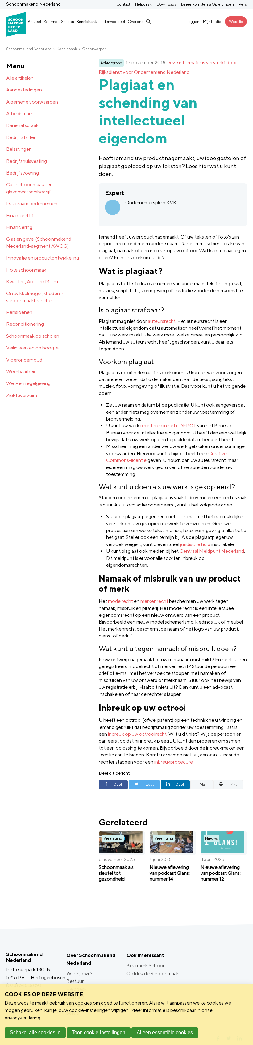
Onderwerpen (94, 48)
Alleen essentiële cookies (165, 1032)
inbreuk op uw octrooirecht (137, 734)
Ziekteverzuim (21, 395)
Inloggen (192, 21)
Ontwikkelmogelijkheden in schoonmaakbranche (35, 296)
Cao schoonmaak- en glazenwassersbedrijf (29, 188)
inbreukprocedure (173, 762)
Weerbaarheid (21, 371)
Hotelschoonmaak (26, 270)
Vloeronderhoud (24, 360)
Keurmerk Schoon (59, 21)
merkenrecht (154, 601)
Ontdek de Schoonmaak (152, 973)
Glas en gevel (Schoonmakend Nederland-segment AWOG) (38, 242)
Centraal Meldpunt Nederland (212, 551)
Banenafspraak (22, 125)
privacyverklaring (22, 1018)
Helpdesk (143, 4)
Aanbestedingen (24, 90)
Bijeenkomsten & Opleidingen (207, 4)
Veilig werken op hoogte (32, 348)
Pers (243, 4)
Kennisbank (87, 21)
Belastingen (19, 149)
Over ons (135, 21)
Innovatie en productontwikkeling (42, 258)
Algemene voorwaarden (32, 102)
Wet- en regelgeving (28, 383)
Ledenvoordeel (112, 21)
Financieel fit (20, 215)
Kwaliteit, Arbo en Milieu (32, 282)
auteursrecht (162, 321)
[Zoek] (148, 21)
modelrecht (120, 601)
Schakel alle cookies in (35, 1032)
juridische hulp (195, 544)
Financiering (19, 227)
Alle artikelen (20, 78)
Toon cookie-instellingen (98, 1032)
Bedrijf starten (21, 137)
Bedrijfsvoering (22, 173)
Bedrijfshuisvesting (26, 161)
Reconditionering (25, 324)
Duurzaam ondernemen (31, 203)
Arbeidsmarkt (20, 113)
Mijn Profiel (212, 21)
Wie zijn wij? (79, 973)
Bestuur (75, 981)
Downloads (166, 4)
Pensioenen (19, 312)
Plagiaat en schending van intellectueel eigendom (148, 111)
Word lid (236, 21)
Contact (123, 4)
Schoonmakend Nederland (29, 48)
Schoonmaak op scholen (32, 336)
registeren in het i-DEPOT (168, 426)
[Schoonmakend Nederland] (16, 22)
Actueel (34, 21)
